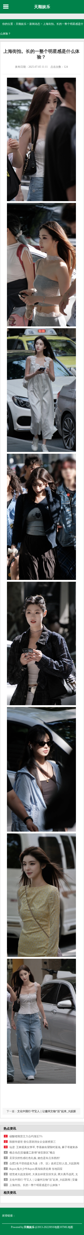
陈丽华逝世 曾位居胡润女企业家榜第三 (32, 1141)
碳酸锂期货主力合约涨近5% (26, 1136)
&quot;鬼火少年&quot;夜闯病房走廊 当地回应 (35, 1168)
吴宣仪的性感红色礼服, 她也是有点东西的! (34, 1158)
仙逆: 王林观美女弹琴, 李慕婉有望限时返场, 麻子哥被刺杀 (43, 1147)
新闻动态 (34, 24)
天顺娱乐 (42, 7)
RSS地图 (54, 1227)
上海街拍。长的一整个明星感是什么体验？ (34, 1185)
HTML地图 (66, 1227)
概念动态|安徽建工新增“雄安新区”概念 (32, 1152)
